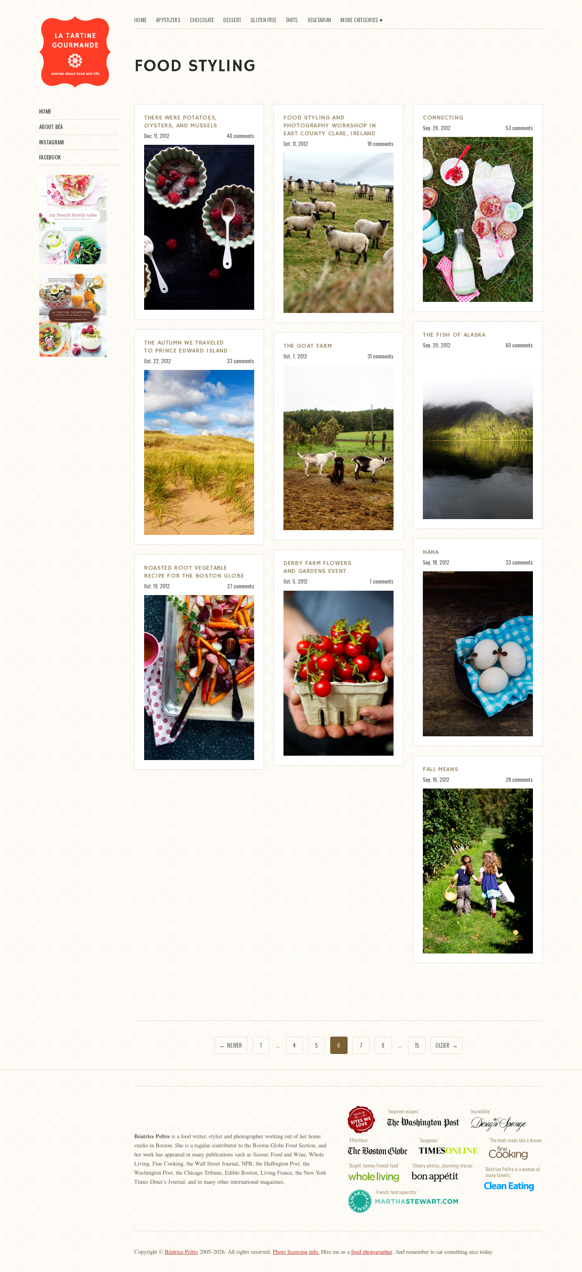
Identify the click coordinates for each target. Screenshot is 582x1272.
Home (45, 111)
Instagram (51, 142)
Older (447, 1045)
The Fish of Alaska (454, 335)
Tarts (292, 20)
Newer (230, 1045)
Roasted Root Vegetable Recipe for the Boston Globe (194, 572)
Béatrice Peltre (181, 1251)
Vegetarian (319, 20)
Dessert (232, 20)
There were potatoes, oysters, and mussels (180, 122)
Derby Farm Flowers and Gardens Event (317, 567)
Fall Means (440, 769)
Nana (431, 552)
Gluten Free (263, 20)
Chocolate (202, 20)
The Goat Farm (307, 346)
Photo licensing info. (296, 1251)
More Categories (359, 20)
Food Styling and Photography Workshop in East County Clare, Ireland (329, 126)
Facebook (50, 157)
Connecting (443, 118)
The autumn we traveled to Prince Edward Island (186, 347)
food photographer (371, 1251)
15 (417, 1045)
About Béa (51, 127)
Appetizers (168, 20)
